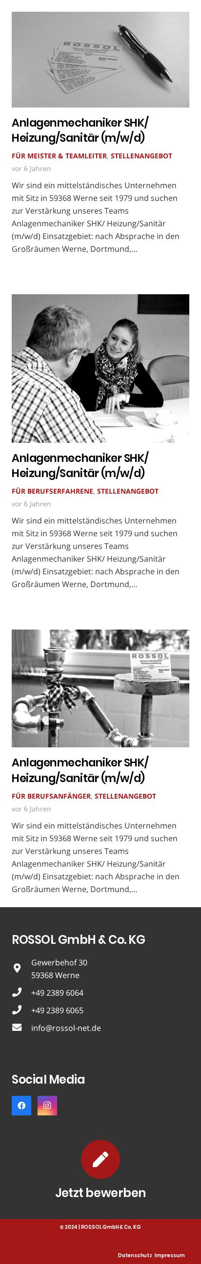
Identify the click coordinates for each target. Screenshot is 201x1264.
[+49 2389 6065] (21, 1010)
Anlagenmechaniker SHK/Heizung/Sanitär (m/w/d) (80, 130)
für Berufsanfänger (51, 796)
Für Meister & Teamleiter (59, 155)
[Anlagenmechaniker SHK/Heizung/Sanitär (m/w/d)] (100, 18)
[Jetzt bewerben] (100, 1159)
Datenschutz (135, 1255)
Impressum (169, 1255)
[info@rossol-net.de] (21, 1028)
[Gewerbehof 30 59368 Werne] (21, 968)
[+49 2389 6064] (21, 992)
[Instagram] (47, 1105)
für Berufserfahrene (52, 491)
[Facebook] (21, 1105)
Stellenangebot (141, 155)
